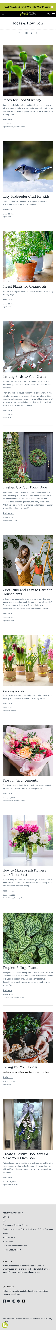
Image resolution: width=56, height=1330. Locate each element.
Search (5, 1233)
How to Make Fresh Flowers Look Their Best (24, 872)
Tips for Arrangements (20, 780)
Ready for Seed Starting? (22, 100)
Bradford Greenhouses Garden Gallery (21, 1319)
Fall (7, 127)
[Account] (47, 14)
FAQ (4, 1221)
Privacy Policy (9, 1237)
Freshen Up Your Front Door (25, 487)
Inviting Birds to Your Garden (26, 376)
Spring (11, 127)
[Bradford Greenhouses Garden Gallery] (28, 14)
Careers (6, 1217)
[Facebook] (4, 1301)
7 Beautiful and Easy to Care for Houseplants (27, 592)
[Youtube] (8, 1301)
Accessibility (8, 1241)
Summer (16, 127)
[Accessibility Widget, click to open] (5, 1325)
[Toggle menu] (3, 14)
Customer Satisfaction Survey (15, 1225)
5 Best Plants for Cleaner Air (24, 286)
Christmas (9, 520)
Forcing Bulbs (13, 690)
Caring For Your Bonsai (20, 1067)
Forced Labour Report (12, 1250)
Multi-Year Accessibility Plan (15, 1245)
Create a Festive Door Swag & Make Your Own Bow (26, 1156)
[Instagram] (13, 1301)
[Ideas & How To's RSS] (35, 32)
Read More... (8, 299)
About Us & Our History (13, 1213)
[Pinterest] (18, 1301)
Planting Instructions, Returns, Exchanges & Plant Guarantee (28, 1229)
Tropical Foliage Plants (20, 967)
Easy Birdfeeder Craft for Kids (26, 196)
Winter (22, 127)
